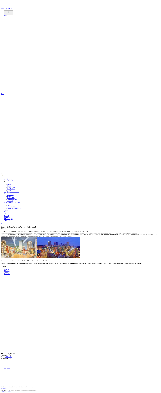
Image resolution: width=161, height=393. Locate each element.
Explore (6, 178)
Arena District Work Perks (14, 208)
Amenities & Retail (12, 199)
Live (5, 192)
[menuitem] (82, 12)
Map (5, 211)
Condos (9, 196)
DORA (9, 184)
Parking (6, 210)
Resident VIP (11, 198)
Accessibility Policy (6, 391)
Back (2, 223)
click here (49, 261)
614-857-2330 (8, 357)
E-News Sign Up (8, 219)
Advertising (7, 217)
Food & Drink (11, 187)
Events (9, 186)
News (5, 213)
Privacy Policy (4, 388)
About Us (6, 216)
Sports (9, 190)
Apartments (10, 195)
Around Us (10, 183)
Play (5, 180)
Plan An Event (11, 189)
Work (5, 202)
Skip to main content (6, 8)
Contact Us (7, 220)
